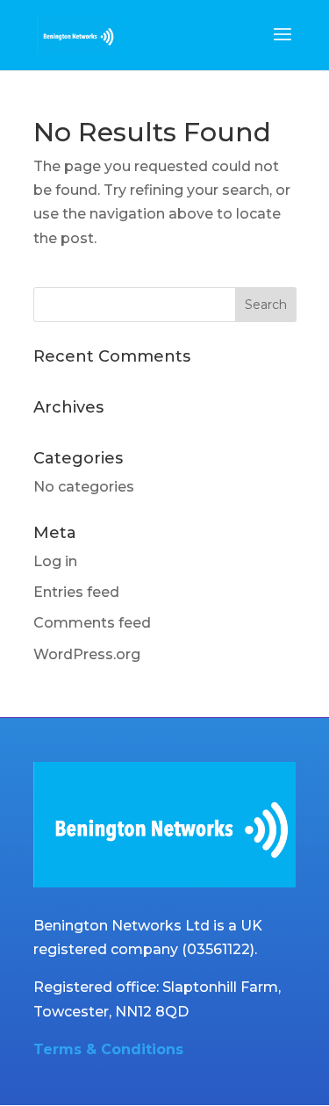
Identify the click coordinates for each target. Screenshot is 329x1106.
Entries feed (76, 592)
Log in (55, 561)
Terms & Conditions (108, 1049)
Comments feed (92, 622)
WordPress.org (86, 654)
